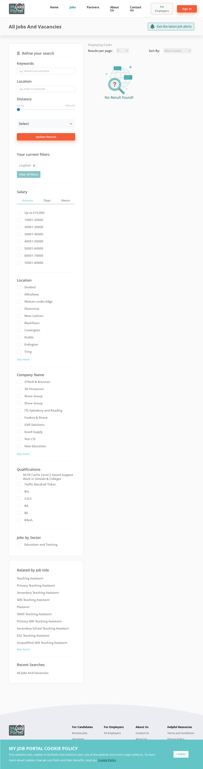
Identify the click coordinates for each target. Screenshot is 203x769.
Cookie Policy (107, 760)
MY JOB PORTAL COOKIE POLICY (43, 748)
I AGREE (181, 754)
